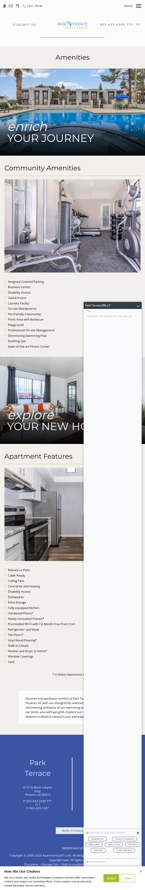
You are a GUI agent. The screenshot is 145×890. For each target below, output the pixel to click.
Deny (128, 878)
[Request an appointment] (17, 6)
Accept (111, 878)
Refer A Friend (72, 831)
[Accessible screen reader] (4, 6)
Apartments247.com (57, 855)
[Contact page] (10, 6)
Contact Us (24, 24)
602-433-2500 (120, 24)
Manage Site (50, 864)
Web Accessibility (73, 864)
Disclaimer (31, 864)
